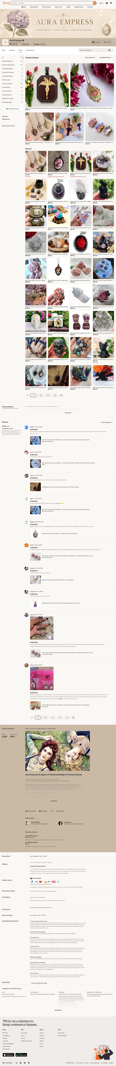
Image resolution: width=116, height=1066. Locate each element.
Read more (68, 413)
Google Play (21, 1054)
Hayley (32, 427)
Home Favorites (46, 7)
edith (31, 498)
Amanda (32, 568)
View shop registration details (39, 983)
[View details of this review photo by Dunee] (41, 678)
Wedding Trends (78, 7)
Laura (31, 452)
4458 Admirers (6, 119)
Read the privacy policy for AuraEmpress (40, 907)
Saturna (32, 614)
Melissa (32, 521)
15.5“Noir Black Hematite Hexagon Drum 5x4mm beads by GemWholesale (100, 994)
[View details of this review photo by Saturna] (41, 628)
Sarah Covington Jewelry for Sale (67, 1005)
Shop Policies (30, 50)
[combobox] (51, 3)
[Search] (94, 3)
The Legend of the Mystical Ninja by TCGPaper (42, 994)
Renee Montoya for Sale (8, 994)
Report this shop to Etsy (8, 125)
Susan (31, 545)
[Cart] (111, 3)
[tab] (12, 57)
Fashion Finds (58, 7)
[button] (96, 42)
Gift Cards (90, 7)
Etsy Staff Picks (34, 7)
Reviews (12, 50)
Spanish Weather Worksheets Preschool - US (14, 996)
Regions (111, 1063)
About (20, 50)
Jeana (31, 475)
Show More (58, 1010)
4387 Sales (5, 116)
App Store (8, 1054)
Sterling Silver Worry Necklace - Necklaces (70, 994)
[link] (27, 395)
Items (3, 50)
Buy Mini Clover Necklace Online (67, 1003)
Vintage (68, 7)
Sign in (101, 3)
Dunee (32, 665)
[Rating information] (10, 44)
